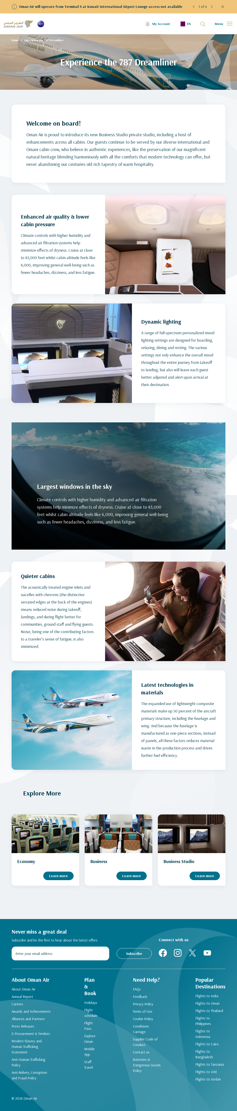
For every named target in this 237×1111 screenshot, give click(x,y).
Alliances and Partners (28, 1018)
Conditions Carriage (141, 1029)
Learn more (58, 875)
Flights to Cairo (207, 1044)
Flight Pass (88, 1026)
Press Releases (23, 1026)
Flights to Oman (207, 1003)
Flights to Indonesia (202, 1034)
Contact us (141, 1052)
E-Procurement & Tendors (31, 1033)
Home (15, 40)
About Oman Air (23, 989)
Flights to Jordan (208, 1079)
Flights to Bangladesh (204, 1054)
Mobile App (89, 1051)
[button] (194, 6)
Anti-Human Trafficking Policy (28, 1062)
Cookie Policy (143, 1018)
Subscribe (134, 953)
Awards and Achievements (31, 1011)
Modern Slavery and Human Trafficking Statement (27, 1046)
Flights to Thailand (209, 1010)
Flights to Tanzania (209, 1064)
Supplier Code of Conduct (145, 1042)
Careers (17, 1004)
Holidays (90, 1002)
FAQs (137, 989)
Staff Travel (88, 1064)
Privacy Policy (143, 1004)
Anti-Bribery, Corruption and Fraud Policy (29, 1075)
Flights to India (206, 995)
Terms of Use (142, 1011)
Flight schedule (90, 1013)
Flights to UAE (206, 1071)
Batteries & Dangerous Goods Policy (147, 1065)
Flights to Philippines (203, 1021)
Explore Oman (89, 1039)
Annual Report (22, 996)
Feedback (140, 996)
